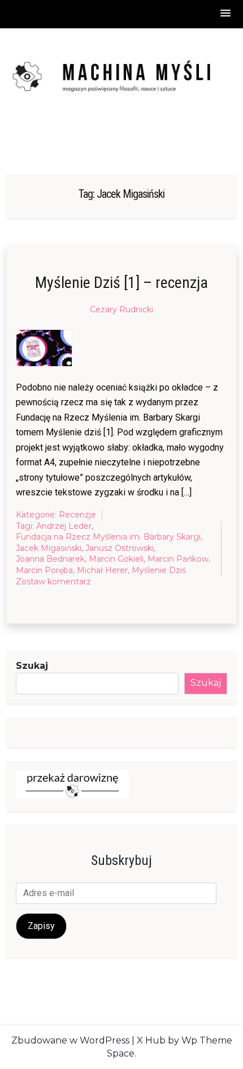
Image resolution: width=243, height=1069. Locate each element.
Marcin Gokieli (116, 559)
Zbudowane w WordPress (70, 1040)
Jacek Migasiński (48, 548)
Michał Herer (102, 570)
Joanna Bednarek (50, 559)
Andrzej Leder (64, 526)
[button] (226, 14)
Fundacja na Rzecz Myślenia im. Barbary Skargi (108, 537)
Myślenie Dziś (159, 570)
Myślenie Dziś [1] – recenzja (121, 282)
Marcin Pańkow (178, 559)
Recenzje (77, 515)
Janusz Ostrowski (119, 548)
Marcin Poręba (44, 570)
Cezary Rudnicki (121, 309)
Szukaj (32, 665)
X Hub (151, 1040)
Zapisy (41, 925)
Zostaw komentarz (53, 582)
